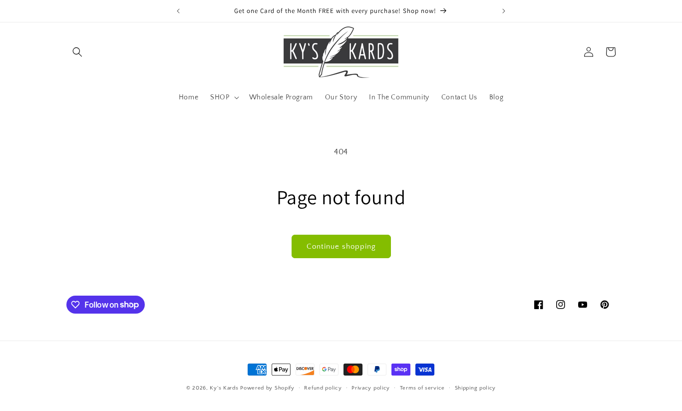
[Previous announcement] (178, 11)
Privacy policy (370, 388)
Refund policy (322, 388)
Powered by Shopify (267, 388)
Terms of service (422, 388)
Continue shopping (341, 246)
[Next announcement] (504, 11)
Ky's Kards (224, 388)
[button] (77, 52)
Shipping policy (475, 388)
